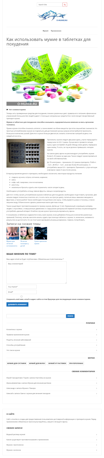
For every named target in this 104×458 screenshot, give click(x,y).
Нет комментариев (17, 109)
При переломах (76, 363)
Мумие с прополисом (15, 445)
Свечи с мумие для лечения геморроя (35, 393)
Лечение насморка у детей (24, 243)
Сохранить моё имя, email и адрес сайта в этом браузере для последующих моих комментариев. (48, 299)
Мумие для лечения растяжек (39, 383)
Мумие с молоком (13, 450)
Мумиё (45, 31)
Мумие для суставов (16, 363)
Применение (56, 31)
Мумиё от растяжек (57, 363)
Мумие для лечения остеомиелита (11, 243)
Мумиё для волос (37, 363)
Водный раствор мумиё (15, 434)
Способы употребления (15, 345)
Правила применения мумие (17, 334)
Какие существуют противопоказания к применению (27, 439)
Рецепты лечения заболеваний (18, 340)
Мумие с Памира (29, 388)
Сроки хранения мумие (40, 242)
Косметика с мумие (14, 329)
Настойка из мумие (43, 378)
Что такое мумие (13, 350)
